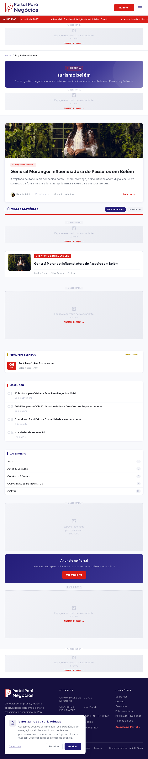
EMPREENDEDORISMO (96, 716)
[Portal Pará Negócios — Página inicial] (21, 7)
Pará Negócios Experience (36, 363)
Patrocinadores (124, 711)
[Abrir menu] (139, 8)
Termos (98, 748)
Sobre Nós (121, 696)
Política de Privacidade (128, 715)
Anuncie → (124, 7)
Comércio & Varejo (73, 476)
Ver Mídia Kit (74, 574)
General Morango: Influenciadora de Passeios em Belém (76, 263)
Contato (119, 701)
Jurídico (88, 721)
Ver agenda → (133, 354)
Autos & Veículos (73, 468)
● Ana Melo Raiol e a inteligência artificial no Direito (66, 19)
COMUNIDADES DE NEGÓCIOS (73, 483)
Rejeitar (54, 746)
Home (8, 55)
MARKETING (91, 727)
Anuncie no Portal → (128, 727)
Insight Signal (136, 748)
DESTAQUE (90, 706)
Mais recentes (115, 209)
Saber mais (15, 746)
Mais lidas (135, 209)
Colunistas (121, 706)
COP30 (73, 491)
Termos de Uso (124, 720)
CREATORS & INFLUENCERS (53, 256)
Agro (73, 461)
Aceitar (72, 746)
